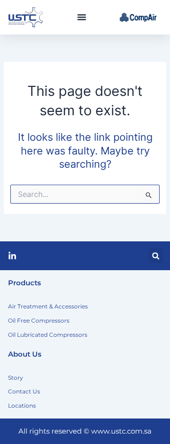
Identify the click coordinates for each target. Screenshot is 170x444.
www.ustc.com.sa (121, 431)
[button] (82, 17)
